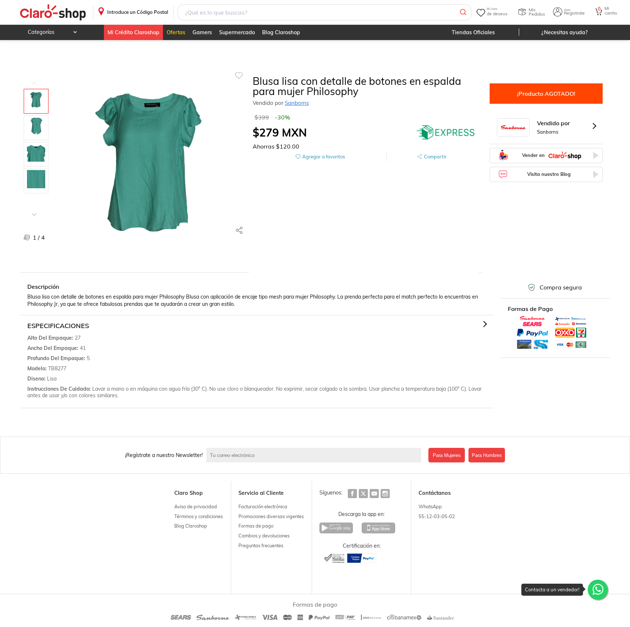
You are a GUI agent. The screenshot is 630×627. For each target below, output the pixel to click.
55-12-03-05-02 (437, 516)
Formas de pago (255, 526)
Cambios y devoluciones (263, 536)
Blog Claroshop (281, 32)
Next (34, 209)
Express (446, 133)
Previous (34, 77)
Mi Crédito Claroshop (133, 32)
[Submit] (462, 12)
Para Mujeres (447, 455)
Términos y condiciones (198, 516)
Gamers (202, 32)
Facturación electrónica (262, 506)
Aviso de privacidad (195, 506)
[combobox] (325, 12)
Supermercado (237, 32)
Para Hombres (487, 455)
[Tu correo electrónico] (315, 455)
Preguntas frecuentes (260, 545)
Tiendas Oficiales (473, 32)
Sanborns (297, 102)
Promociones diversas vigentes (271, 516)
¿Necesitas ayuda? (564, 32)
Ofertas (176, 32)
